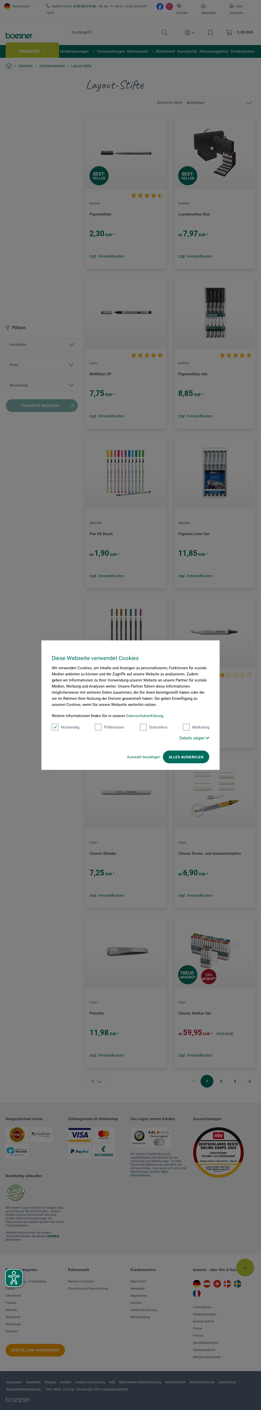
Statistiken (158, 727)
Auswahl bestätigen (143, 756)
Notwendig (70, 727)
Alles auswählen (186, 757)
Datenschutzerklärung (144, 715)
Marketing (200, 727)
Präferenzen (114, 727)
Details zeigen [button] (192, 737)
